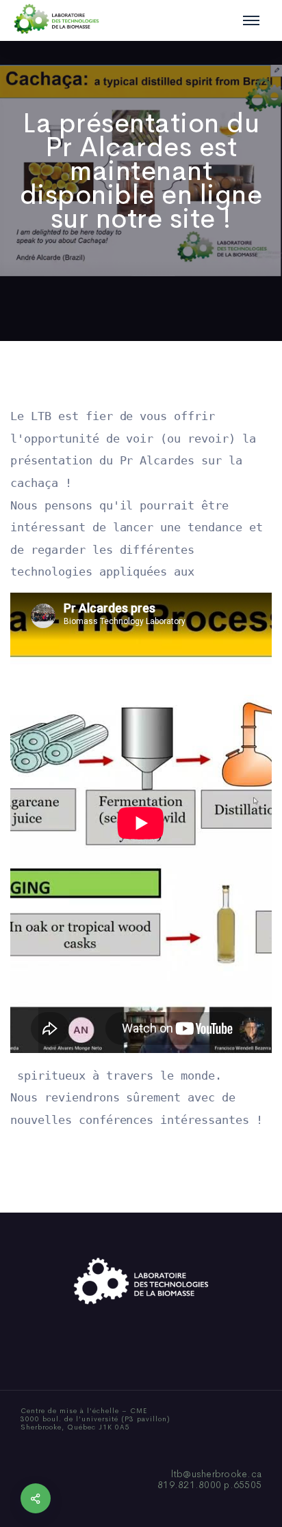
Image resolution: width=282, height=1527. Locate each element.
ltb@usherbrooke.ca (216, 1474)
